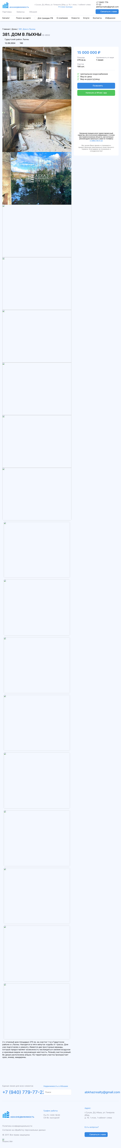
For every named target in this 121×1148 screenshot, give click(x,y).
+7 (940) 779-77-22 (102, 3)
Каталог (6, 18)
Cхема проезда (66, 7)
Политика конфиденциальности (17, 1126)
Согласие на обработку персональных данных (24, 1130)
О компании (62, 18)
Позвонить (98, 85)
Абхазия (33, 12)
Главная (6, 29)
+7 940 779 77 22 (96, 140)
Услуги (86, 18)
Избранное (110, 18)
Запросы (20, 12)
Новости (75, 18)
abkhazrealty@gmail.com (107, 7)
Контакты (97, 18)
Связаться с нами (108, 11)
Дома (14, 29)
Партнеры (7, 12)
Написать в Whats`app (96, 93)
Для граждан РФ (45, 18)
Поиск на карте (23, 18)
